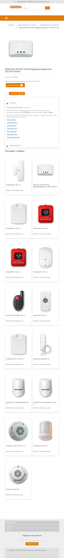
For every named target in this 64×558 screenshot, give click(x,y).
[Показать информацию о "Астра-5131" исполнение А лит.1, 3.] (46, 388)
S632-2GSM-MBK (12, 125)
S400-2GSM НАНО (12, 134)
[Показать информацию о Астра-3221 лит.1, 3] (46, 301)
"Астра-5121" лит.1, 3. (40, 446)
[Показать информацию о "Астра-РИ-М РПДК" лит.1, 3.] (18, 301)
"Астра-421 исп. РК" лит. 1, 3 (16, 446)
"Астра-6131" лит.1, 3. (40, 272)
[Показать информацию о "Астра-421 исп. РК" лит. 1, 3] (18, 431)
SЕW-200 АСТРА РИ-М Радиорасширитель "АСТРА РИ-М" (45, 186)
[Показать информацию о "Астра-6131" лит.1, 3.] (46, 257)
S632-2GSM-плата (12, 128)
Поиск (25, 8)
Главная (11, 25)
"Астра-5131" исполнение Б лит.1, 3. (17, 403)
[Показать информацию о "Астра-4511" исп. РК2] (46, 214)
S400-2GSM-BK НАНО (13, 137)
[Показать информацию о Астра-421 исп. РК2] (18, 475)
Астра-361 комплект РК (41, 359)
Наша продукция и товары (27, 25)
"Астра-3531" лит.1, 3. (13, 228)
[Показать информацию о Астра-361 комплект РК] (46, 344)
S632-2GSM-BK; (11, 120)
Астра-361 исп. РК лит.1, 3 (15, 359)
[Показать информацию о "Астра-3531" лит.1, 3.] (18, 214)
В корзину (14, 93)
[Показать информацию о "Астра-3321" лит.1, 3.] (18, 170)
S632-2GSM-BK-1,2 (12, 122)
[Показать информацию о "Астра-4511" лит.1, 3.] (18, 257)
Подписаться (32, 543)
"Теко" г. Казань (48, 112)
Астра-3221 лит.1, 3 (40, 315)
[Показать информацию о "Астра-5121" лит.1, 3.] (46, 431)
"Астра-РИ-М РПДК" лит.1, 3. (16, 315)
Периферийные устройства (49, 25)
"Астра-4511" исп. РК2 (40, 228)
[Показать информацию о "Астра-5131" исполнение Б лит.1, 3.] (18, 388)
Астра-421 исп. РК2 (12, 489)
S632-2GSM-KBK (11, 131)
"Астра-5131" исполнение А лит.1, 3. (44, 403)
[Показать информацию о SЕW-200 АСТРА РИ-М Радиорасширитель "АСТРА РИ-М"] (46, 170)
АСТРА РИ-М (25, 112)
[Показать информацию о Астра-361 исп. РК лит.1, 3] (18, 344)
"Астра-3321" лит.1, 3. (13, 185)
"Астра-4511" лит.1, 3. (13, 272)
